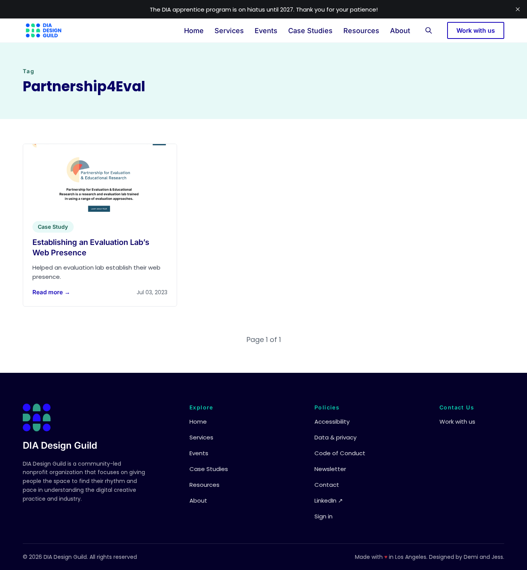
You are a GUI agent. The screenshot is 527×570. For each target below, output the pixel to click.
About (400, 31)
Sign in (323, 516)
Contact (326, 485)
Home (194, 31)
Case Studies (310, 31)
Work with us (475, 30)
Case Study (53, 226)
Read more (51, 292)
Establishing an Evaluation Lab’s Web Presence (90, 248)
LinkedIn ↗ (328, 500)
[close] (518, 9)
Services (229, 31)
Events (266, 31)
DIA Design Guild (60, 445)
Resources (361, 31)
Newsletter (330, 469)
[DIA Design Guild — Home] (43, 30)
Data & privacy (335, 437)
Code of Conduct (339, 453)
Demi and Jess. (484, 557)
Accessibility (332, 421)
